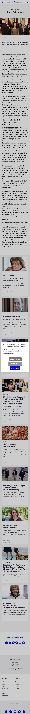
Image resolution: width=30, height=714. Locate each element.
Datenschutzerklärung (8, 353)
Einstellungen (15, 363)
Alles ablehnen (15, 359)
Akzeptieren (15, 368)
